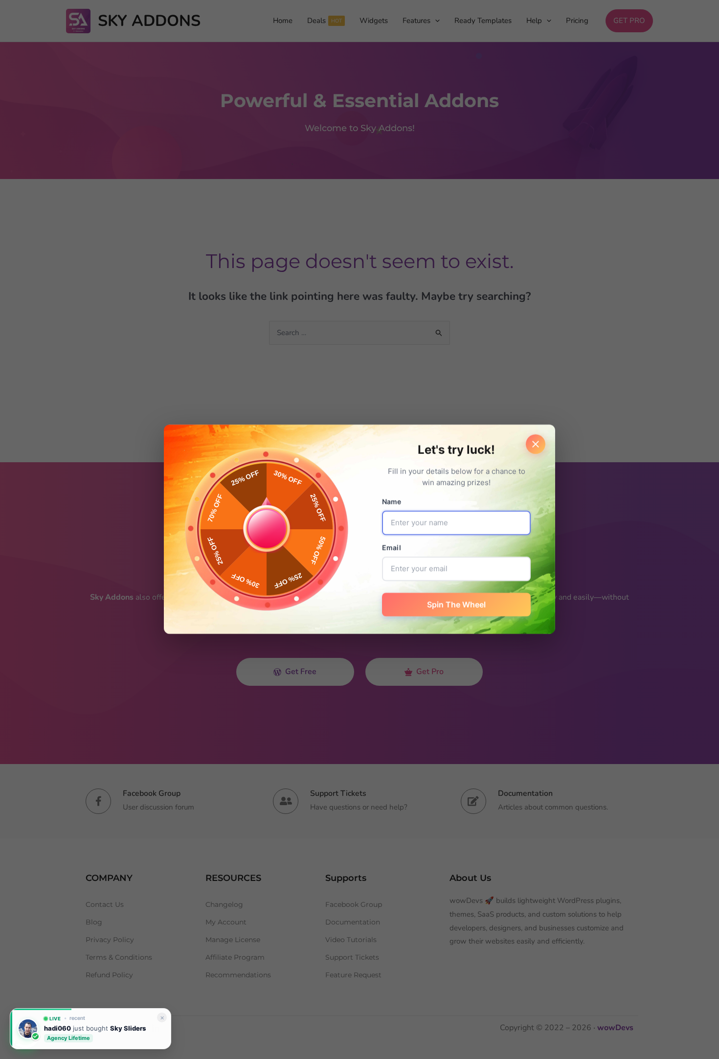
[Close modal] (535, 444)
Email (391, 548)
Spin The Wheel (456, 605)
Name (392, 502)
